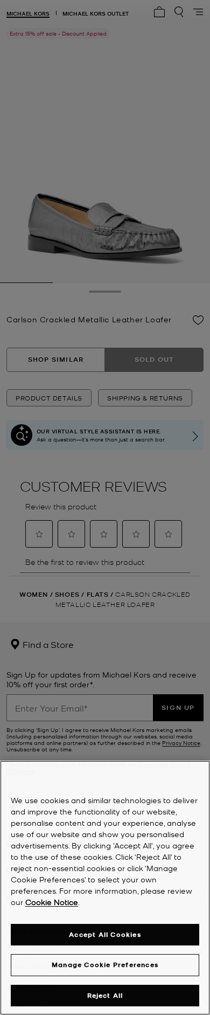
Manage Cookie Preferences (105, 964)
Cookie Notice (51, 902)
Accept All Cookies (105, 934)
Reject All (105, 995)
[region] (105, 888)
